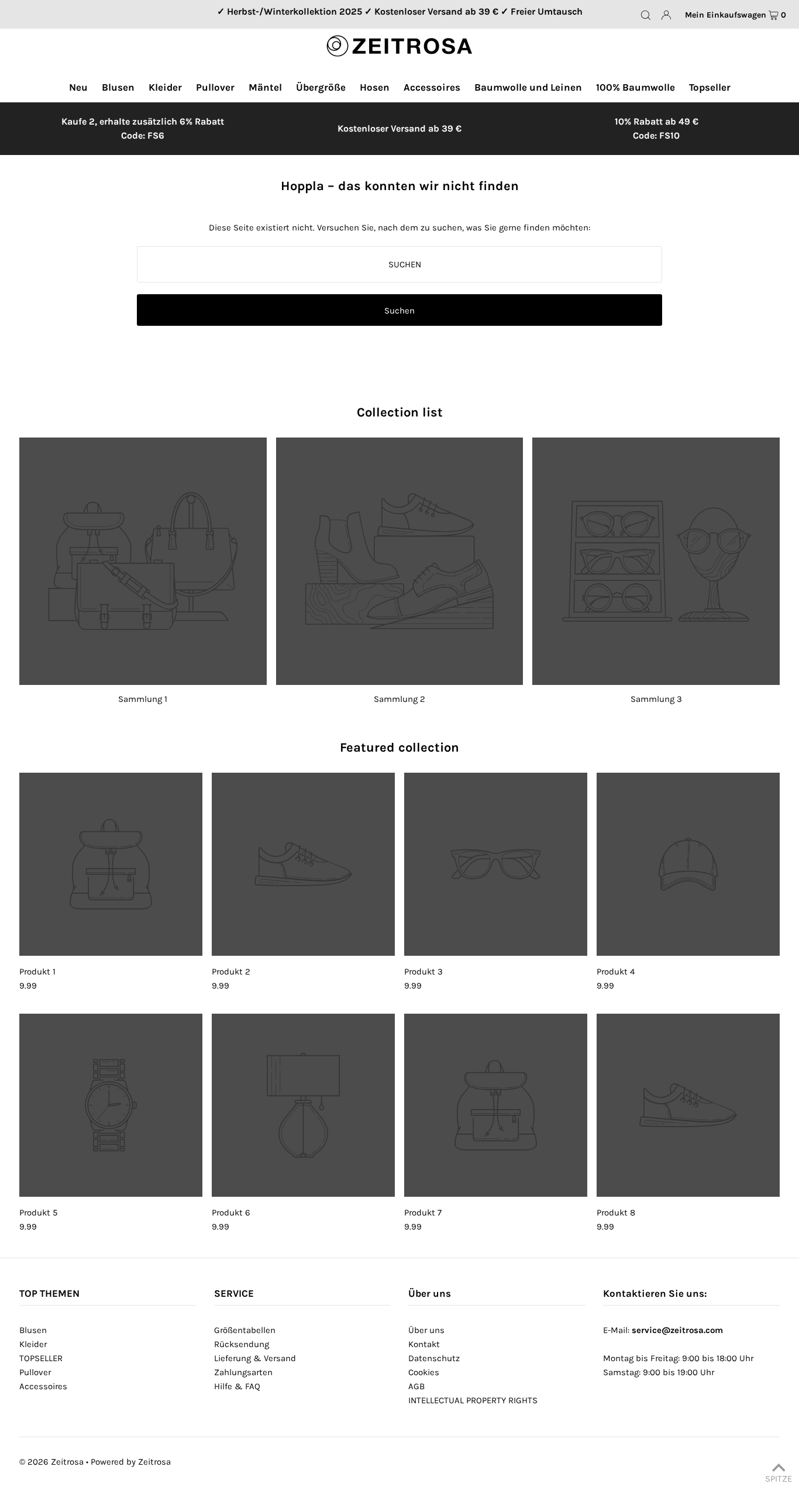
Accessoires (43, 1386)
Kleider (33, 1344)
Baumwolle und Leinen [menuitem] (528, 87)
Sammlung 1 (142, 699)
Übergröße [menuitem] (321, 87)
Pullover (35, 1372)
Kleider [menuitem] (165, 87)
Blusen (33, 1330)
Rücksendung (241, 1344)
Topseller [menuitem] (710, 87)
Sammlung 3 (656, 699)
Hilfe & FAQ (237, 1386)
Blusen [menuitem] (118, 87)
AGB (416, 1386)
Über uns (426, 1330)
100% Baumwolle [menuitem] (635, 87)
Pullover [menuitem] (215, 87)
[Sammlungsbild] (143, 561)
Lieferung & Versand (255, 1358)
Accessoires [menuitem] (432, 87)
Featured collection (399, 747)
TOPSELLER (41, 1358)
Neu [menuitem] (78, 87)
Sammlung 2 (399, 699)
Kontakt (424, 1344)
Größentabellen (244, 1330)
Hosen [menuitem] (375, 87)
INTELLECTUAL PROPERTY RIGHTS (473, 1400)
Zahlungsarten (243, 1372)
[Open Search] (645, 15)
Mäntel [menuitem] (265, 87)
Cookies (423, 1372)
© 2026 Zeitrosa (51, 1461)
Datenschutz (434, 1358)
